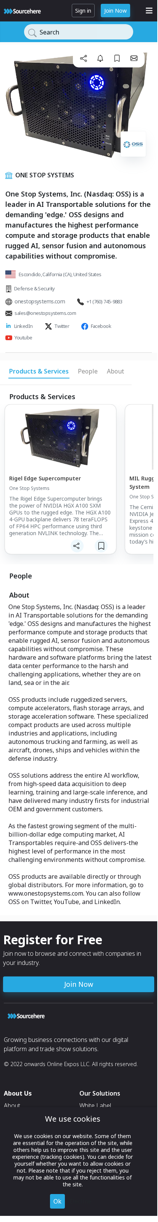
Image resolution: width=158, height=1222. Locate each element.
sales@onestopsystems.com (45, 313)
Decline (81, 1201)
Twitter (61, 326)
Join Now (115, 10)
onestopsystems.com (40, 301)
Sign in (83, 10)
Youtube (23, 337)
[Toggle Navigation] (149, 10)
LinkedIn (23, 326)
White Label (95, 1105)
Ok (57, 1201)
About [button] (115, 371)
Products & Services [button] (39, 371)
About (12, 1105)
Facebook (101, 326)
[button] (83, 58)
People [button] (88, 371)
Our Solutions (99, 1093)
